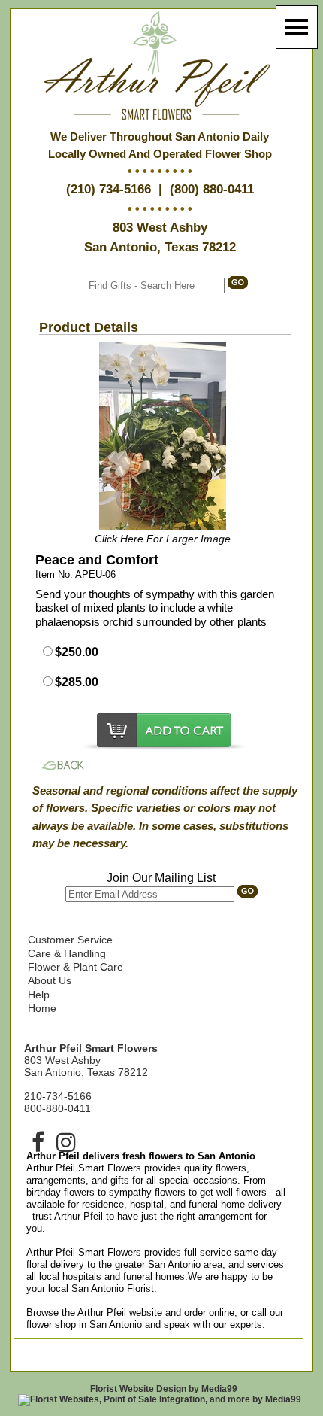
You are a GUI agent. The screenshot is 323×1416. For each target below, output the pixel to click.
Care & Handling (67, 953)
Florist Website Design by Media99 (163, 1389)
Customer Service (70, 940)
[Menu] (296, 27)
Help (39, 995)
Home (42, 1008)
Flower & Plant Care (75, 967)
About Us (49, 980)
